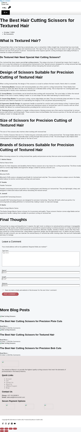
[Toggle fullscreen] (6, 429)
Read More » (4, 326)
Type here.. (5, 251)
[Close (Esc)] (15, 429)
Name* (4, 270)
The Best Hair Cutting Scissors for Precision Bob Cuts (30, 348)
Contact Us (9, 382)
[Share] (11, 429)
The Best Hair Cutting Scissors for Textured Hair (27, 334)
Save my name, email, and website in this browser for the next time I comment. (31, 290)
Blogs (8, 388)
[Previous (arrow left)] (2, 431)
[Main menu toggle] (5, 12)
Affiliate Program (11, 386)
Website (4, 283)
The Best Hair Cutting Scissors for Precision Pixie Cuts (31, 321)
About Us (9, 384)
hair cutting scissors (32, 62)
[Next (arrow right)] (6, 431)
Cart (7, 381)
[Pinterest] (12, 424)
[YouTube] (15, 424)
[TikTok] (9, 424)
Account (9, 379)
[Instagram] (6, 424)
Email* (4, 277)
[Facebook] (3, 424)
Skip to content (5, 1)
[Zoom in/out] (2, 429)
